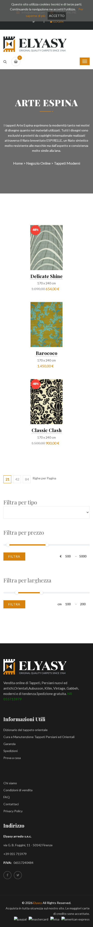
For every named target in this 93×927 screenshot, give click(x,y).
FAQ (6, 797)
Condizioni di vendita (18, 790)
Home (18, 163)
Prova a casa (12, 758)
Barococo (46, 353)
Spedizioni (10, 751)
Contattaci (11, 804)
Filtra (14, 556)
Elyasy (37, 903)
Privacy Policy (13, 811)
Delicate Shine (46, 276)
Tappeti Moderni (67, 163)
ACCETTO (57, 16)
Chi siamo (10, 783)
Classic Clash (47, 430)
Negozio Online (38, 163)
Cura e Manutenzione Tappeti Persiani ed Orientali (38, 737)
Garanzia (9, 744)
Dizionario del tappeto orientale (25, 730)
